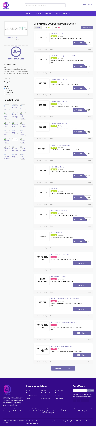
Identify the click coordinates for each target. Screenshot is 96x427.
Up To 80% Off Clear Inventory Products (64, 322)
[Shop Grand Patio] (16, 28)
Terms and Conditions (32, 423)
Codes (47, 27)
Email (89, 49)
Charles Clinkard (45, 393)
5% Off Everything (56, 232)
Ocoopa (28, 398)
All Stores (38, 13)
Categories (49, 13)
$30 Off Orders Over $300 (59, 123)
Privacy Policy (70, 421)
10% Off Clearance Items (59, 211)
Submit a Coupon (87, 4)
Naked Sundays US (31, 396)
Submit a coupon (87, 27)
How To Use (35, 421)
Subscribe (90, 390)
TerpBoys (43, 396)
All (37, 27)
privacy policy (88, 396)
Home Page (28, 13)
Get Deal (81, 263)
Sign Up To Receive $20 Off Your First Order (65, 298)
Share (51, 49)
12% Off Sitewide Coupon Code (61, 34)
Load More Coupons (62, 368)
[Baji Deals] (6, 5)
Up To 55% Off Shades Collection (61, 346)
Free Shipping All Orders (58, 276)
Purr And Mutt (59, 398)
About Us (28, 421)
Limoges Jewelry (45, 398)
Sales (57, 27)
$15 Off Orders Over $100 (59, 79)
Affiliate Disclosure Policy (82, 421)
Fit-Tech (57, 393)
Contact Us (43, 421)
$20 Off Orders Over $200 (59, 101)
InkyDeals (43, 390)
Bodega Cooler (59, 390)
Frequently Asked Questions (54, 421)
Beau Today (58, 396)
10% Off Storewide (57, 189)
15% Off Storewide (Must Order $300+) (63, 56)
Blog (58, 13)
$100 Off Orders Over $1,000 (60, 145)
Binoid (28, 390)
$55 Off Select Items (57, 167)
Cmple (28, 393)
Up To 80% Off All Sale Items (60, 254)
